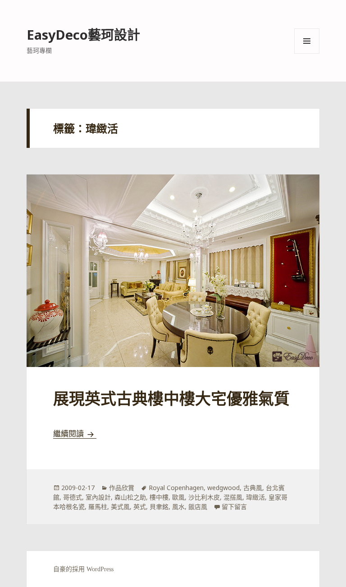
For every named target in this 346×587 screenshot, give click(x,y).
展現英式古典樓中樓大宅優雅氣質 (171, 399)
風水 (178, 506)
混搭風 (232, 497)
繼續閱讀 (74, 434)
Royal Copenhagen (176, 487)
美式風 (120, 506)
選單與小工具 (306, 41)
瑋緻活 (255, 497)
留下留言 (234, 506)
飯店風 (197, 506)
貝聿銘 (159, 506)
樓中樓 (159, 497)
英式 (139, 506)
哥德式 (72, 497)
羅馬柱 (97, 506)
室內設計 (98, 497)
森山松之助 (130, 497)
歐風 (178, 497)
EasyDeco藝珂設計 (83, 34)
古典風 (252, 487)
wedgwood (223, 487)
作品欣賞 (121, 487)
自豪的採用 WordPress (83, 569)
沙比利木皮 (204, 497)
